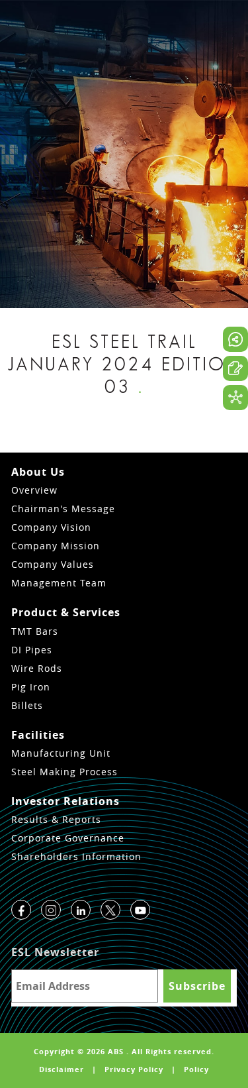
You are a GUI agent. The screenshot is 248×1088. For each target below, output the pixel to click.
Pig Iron (30, 686)
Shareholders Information (76, 856)
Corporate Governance (67, 838)
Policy (196, 1069)
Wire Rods (36, 668)
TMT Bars (34, 631)
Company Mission (55, 545)
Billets (27, 705)
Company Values (52, 564)
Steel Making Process (64, 771)
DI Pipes (31, 649)
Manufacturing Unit (60, 753)
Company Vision (51, 527)
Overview (34, 490)
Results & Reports (56, 819)
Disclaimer (61, 1069)
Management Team (58, 582)
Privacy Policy (133, 1069)
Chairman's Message (63, 508)
